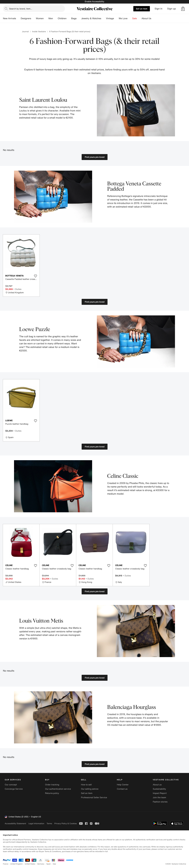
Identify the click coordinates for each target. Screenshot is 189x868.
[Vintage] (116, 18)
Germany (40, 864)
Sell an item (141, 8)
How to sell (86, 784)
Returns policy (52, 793)
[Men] (55, 18)
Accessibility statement (15, 823)
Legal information (36, 823)
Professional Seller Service (94, 797)
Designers (26, 18)
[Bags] (79, 18)
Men (50, 18)
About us (157, 784)
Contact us (122, 789)
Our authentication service (58, 789)
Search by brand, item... (20, 8)
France (5, 864)
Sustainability (159, 789)
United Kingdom (16, 864)
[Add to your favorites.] (35, 276)
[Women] (46, 18)
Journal (25, 31)
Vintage (110, 18)
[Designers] (33, 18)
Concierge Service (14, 789)
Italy (54, 864)
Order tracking (52, 784)
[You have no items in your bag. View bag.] (183, 9)
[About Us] (153, 18)
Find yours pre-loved (94, 157)
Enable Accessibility (94, 1)
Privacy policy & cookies (65, 823)
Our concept (11, 784)
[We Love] (130, 18)
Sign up (171, 8)
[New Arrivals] (18, 18)
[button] (183, 9)
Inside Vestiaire (39, 31)
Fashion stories (160, 801)
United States (30, 864)
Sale (134, 18)
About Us (146, 18)
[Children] (69, 18)
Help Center (123, 784)
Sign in (158, 8)
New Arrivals (9, 18)
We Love (123, 18)
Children (62, 18)
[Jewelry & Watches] (103, 18)
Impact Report (160, 793)
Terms (49, 823)
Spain (48, 864)
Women (40, 18)
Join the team (159, 797)
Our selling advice (89, 789)
